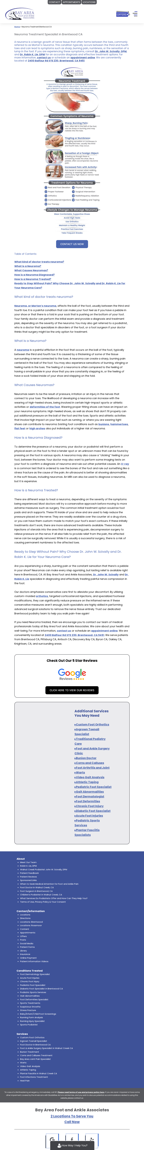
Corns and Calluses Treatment (36, 1055)
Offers (23, 936)
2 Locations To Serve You (72, 1116)
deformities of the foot (45, 407)
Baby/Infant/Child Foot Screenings (38, 1013)
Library (23, 950)
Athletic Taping (28, 1069)
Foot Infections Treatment (34, 1076)
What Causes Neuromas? (31, 270)
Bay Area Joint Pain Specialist (35, 1059)
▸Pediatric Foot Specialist (93, 787)
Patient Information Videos (34, 961)
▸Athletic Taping (87, 782)
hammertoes (119, 424)
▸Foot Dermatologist (89, 796)
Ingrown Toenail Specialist (33, 1040)
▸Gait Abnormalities (89, 792)
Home (17, 27)
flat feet (19, 428)
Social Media (26, 943)
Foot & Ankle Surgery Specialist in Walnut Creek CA (46, 1048)
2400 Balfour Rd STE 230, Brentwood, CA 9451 (56, 60)
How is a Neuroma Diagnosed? (34, 274)
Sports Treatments (30, 1003)
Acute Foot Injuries (29, 977)
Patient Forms (27, 946)
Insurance (25, 954)
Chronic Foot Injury (29, 981)
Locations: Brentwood (31, 921)
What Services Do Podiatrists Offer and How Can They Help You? (53, 898)
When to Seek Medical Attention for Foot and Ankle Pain (49, 883)
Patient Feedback (29, 873)
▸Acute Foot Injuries (89, 816)
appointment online (82, 57)
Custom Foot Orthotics (32, 1037)
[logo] (20, 14)
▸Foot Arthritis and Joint (92, 768)
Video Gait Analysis (30, 1066)
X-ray (125, 464)
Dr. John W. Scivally (106, 574)
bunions (103, 424)
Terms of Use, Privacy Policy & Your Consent (43, 901)
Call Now (72, 1122)
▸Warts (80, 772)
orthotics (42, 596)
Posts (23, 939)
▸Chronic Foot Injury (89, 806)
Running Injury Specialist (32, 1021)
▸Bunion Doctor (85, 758)
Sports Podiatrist (29, 1024)
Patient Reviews (28, 876)
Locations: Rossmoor (31, 925)
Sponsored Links (28, 880)
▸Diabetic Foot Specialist (93, 811)
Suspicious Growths (30, 1006)
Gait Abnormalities (30, 995)
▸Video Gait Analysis (89, 777)
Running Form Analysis (31, 1017)
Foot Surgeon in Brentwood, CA (36, 891)
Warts (23, 1062)
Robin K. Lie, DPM (28, 865)
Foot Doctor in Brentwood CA (35, 1044)
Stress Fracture (28, 1010)
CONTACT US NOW (72, 244)
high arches (37, 428)
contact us (44, 57)
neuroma (23, 350)
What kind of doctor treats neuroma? (39, 262)
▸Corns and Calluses (89, 763)
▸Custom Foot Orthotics (92, 724)
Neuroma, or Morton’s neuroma (35, 306)
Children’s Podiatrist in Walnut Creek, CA (41, 894)
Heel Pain (25, 1080)
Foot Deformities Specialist (34, 999)
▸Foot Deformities (87, 801)
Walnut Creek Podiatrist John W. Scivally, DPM (43, 869)
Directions (25, 918)
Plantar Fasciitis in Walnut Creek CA (38, 1073)
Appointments (27, 932)
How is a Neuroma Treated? (32, 279)
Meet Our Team (28, 862)
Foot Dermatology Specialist (35, 974)
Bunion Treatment (29, 1051)
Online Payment (28, 957)
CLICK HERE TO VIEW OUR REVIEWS (72, 690)
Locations (25, 914)
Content (24, 929)
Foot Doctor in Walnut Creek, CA (37, 887)
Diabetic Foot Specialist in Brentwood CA (41, 988)
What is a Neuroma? (27, 266)
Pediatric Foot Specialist (32, 985)
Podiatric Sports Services (33, 992)
